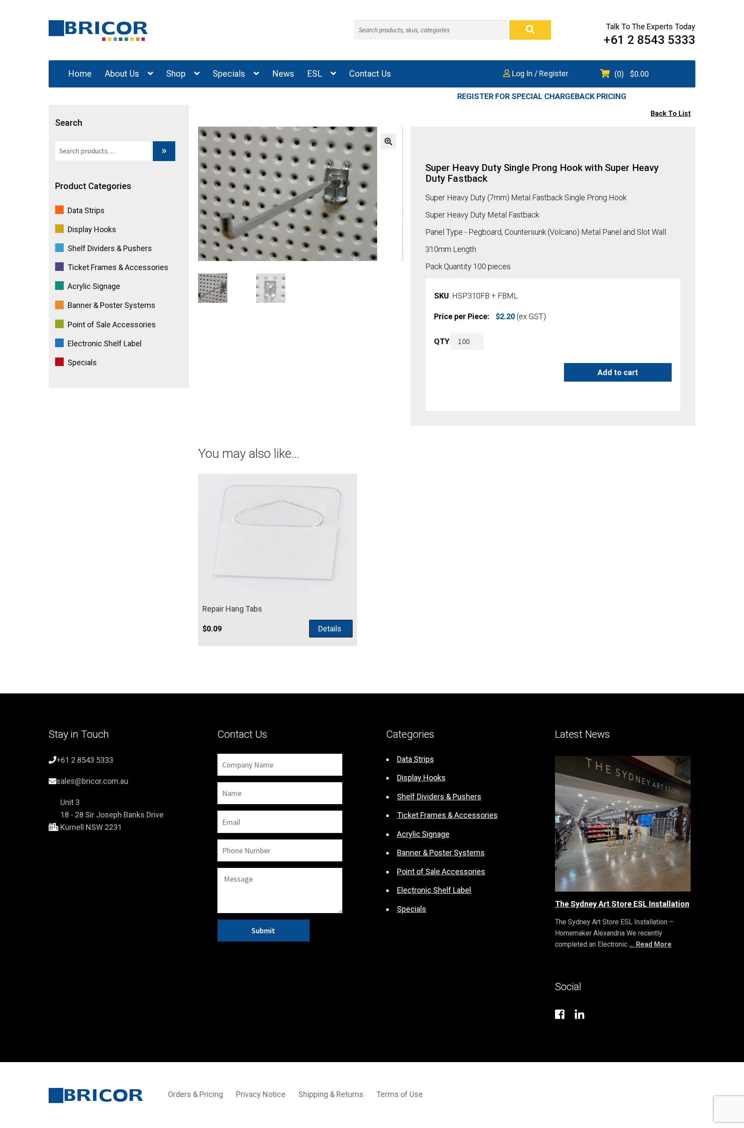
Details (329, 628)
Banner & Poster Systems (111, 305)
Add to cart (618, 372)
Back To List (671, 113)
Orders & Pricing (195, 1094)
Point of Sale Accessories (112, 324)
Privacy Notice (260, 1094)
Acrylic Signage (94, 286)
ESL (314, 73)
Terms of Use (399, 1094)
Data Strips (86, 210)
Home (80, 73)
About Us (122, 73)
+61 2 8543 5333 (649, 40)
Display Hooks (92, 229)
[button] (388, 141)
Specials (229, 73)
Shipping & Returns (330, 1094)
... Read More (650, 944)
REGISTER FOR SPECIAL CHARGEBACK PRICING (541, 96)
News (283, 73)
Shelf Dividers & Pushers (110, 248)
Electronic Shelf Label (105, 343)
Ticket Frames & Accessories (118, 267)
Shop (176, 73)
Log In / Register (539, 73)
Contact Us (370, 73)
